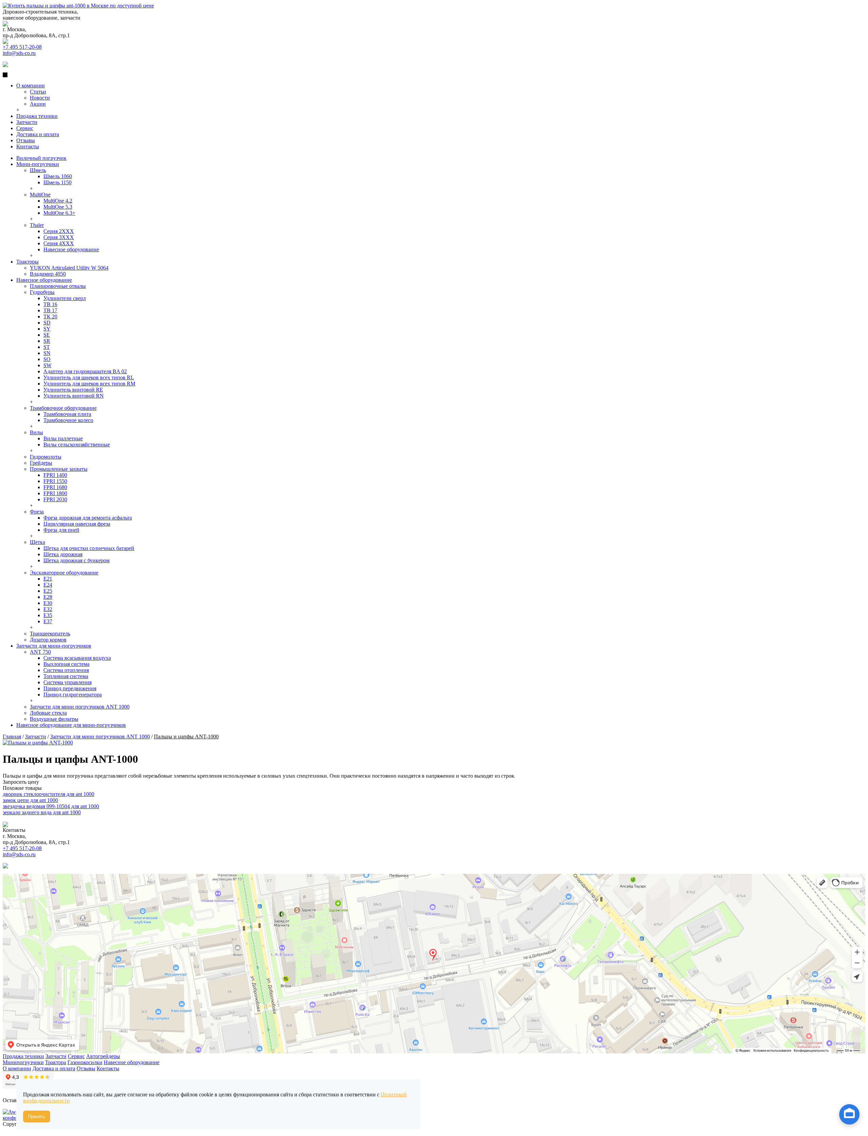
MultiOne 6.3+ (59, 213)
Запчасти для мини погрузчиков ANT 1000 (80, 707)
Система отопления (66, 670)
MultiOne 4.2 (57, 201)
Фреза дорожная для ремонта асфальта (87, 518)
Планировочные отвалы (58, 286)
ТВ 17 (50, 310)
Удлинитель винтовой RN (73, 396)
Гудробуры (42, 292)
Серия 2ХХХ (58, 231)
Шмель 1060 (57, 176)
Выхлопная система (66, 664)
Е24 (47, 585)
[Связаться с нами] (849, 1117)
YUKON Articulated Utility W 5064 (69, 268)
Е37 (47, 621)
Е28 (47, 597)
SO (47, 359)
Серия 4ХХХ (58, 243)
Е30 (47, 603)
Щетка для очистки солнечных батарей (88, 548)
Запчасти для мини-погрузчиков (53, 646)
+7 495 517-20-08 (22, 47)
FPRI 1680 (55, 487)
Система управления (67, 682)
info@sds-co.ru (19, 53)
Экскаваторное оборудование (64, 572)
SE (46, 335)
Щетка (37, 542)
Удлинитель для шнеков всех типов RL (88, 377)
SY (47, 329)
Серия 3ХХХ (58, 237)
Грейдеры (41, 463)
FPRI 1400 (55, 475)
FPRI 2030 (55, 499)
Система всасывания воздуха (77, 658)
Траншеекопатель (50, 633)
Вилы (36, 432)
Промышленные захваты (58, 469)
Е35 (47, 615)
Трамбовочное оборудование (63, 408)
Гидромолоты (45, 457)
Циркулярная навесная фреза (76, 524)
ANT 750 (40, 652)
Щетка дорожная (62, 554)
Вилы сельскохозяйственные (76, 444)
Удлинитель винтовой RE (73, 390)
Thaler (37, 225)
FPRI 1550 (55, 481)
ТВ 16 (50, 304)
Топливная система (65, 676)
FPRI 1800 (55, 493)
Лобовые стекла (48, 713)
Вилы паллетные (63, 438)
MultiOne (40, 194)
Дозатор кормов (48, 640)
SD (47, 322)
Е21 (47, 579)
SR (46, 341)
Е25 (47, 591)
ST (46, 347)
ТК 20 (50, 316)
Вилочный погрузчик (41, 158)
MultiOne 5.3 (57, 207)
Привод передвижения (69, 688)
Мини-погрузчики (37, 164)
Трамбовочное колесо (68, 420)
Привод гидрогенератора (72, 694)
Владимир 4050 (48, 274)
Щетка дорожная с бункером (76, 560)
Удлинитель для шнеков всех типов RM (89, 383)
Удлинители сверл (64, 298)
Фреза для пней (61, 530)
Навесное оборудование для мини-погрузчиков (71, 725)
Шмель (38, 170)
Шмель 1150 (57, 182)
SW (47, 365)
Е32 (47, 609)
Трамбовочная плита (67, 414)
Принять (36, 1116)
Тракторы (27, 262)
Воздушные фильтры (54, 719)
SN (47, 353)
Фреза (37, 511)
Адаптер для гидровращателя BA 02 (85, 371)
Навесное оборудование (71, 249)
